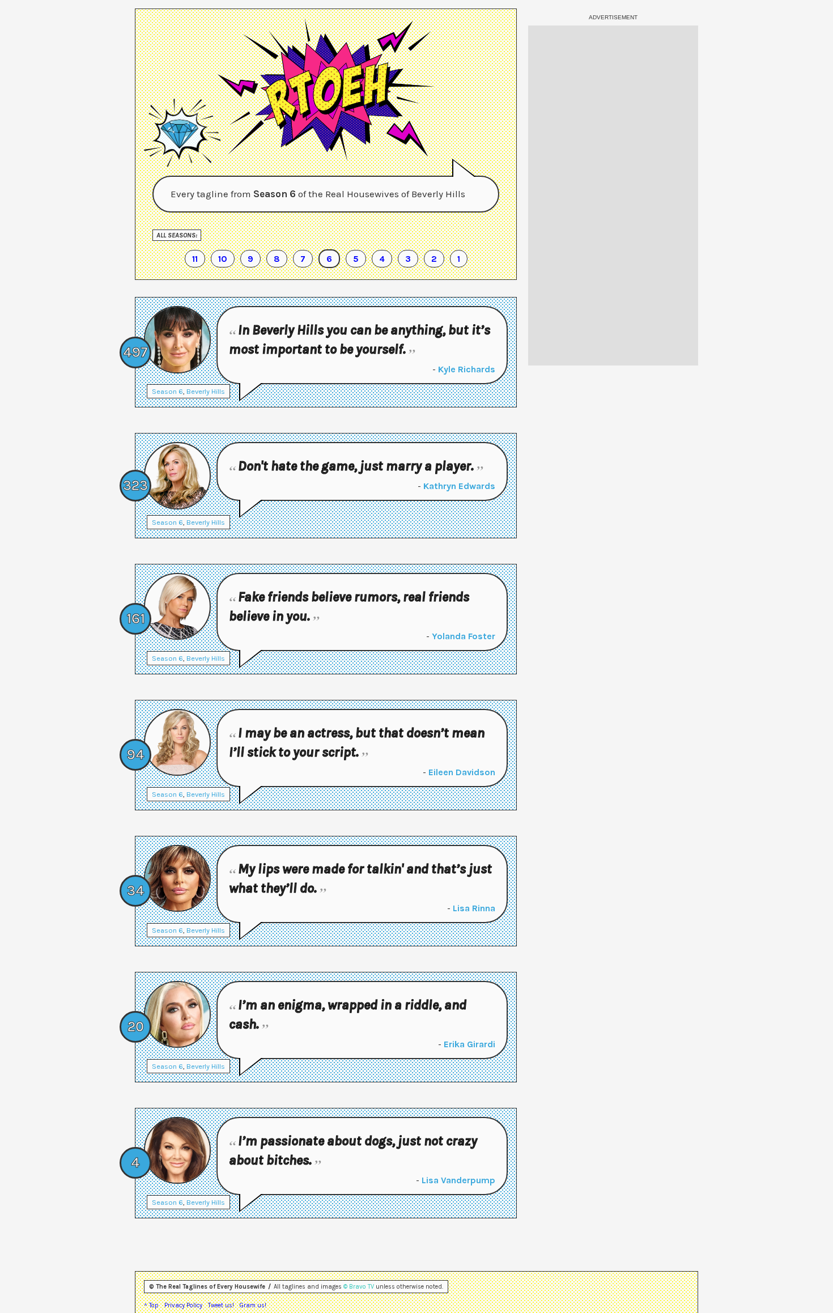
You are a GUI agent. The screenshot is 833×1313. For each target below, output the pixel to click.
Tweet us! (221, 1305)
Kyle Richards (466, 369)
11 (195, 258)
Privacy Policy (183, 1305)
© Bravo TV (358, 1286)
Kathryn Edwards (459, 486)
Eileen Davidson (461, 772)
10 (222, 258)
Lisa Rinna (474, 908)
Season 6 (167, 391)
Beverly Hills (205, 391)
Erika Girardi (469, 1044)
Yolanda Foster (463, 636)
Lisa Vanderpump (458, 1180)
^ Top (151, 1305)
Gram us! (253, 1305)
